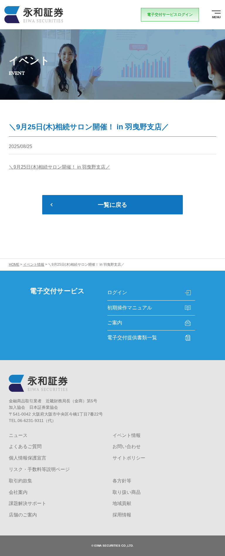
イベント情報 (126, 435)
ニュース (18, 435)
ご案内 (114, 323)
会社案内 (18, 492)
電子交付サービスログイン (170, 14)
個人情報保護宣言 (27, 457)
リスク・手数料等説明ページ (39, 469)
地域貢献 (121, 503)
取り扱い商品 (126, 492)
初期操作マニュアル (129, 308)
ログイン (117, 292)
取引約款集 (20, 480)
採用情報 (121, 514)
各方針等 (121, 480)
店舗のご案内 (23, 514)
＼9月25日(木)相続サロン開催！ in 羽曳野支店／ (59, 167)
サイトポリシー (128, 457)
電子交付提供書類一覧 (132, 337)
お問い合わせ (126, 446)
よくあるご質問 (25, 446)
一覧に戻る (112, 204)
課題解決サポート (27, 503)
